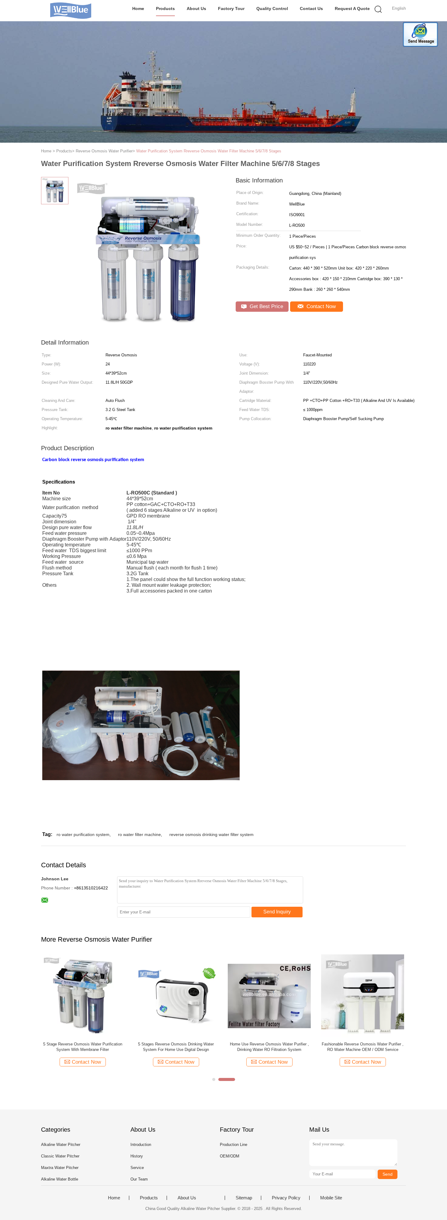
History (136, 1156)
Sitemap (244, 1198)
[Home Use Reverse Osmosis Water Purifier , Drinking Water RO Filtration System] (269, 995)
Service (137, 1167)
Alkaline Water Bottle (59, 1179)
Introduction (140, 1144)
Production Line (233, 1144)
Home (138, 8)
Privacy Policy (286, 1198)
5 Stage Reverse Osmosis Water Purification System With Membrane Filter (82, 1047)
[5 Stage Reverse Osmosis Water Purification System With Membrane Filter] (82, 995)
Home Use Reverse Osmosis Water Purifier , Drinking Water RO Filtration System (269, 1047)
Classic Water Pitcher (60, 1156)
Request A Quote (352, 8)
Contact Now (320, 306)
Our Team (139, 1179)
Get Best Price (265, 306)
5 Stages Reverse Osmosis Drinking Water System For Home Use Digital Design (176, 1047)
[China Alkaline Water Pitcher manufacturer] (70, 10)
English (399, 8)
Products (165, 8)
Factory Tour (231, 8)
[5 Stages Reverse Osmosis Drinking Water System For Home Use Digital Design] (175, 995)
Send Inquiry (277, 911)
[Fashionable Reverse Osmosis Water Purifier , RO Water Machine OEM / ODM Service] (362, 995)
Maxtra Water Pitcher (59, 1167)
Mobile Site (331, 1198)
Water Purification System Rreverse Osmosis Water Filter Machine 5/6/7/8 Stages (208, 151)
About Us (196, 8)
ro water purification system (83, 834)
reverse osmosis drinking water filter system (211, 834)
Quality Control (272, 8)
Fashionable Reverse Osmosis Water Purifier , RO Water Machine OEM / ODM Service (363, 1047)
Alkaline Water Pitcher (60, 1144)
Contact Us (311, 8)
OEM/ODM (229, 1156)
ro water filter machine (139, 834)
